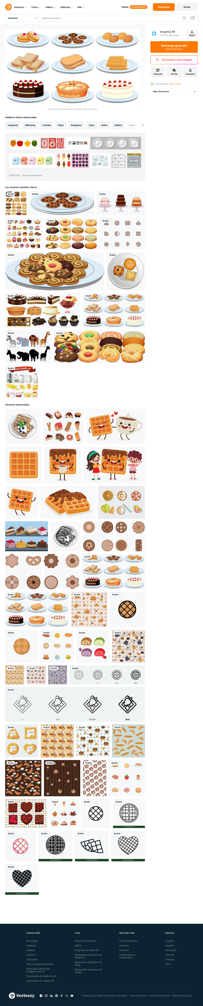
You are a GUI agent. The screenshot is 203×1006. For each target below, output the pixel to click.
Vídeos (49, 7)
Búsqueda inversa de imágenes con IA (37, 970)
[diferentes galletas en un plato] (54, 271)
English (169, 940)
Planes (125, 6)
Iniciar (187, 6)
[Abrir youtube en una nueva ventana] (72, 995)
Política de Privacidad (159, 995)
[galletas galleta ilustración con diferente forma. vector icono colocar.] (98, 536)
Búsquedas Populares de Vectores (88, 956)
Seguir (192, 35)
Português (171, 950)
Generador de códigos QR (40, 980)
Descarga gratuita (174, 47)
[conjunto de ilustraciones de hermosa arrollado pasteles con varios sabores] (92, 646)
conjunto (13, 125)
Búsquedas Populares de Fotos (88, 963)
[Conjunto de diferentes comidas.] (114, 310)
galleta (118, 125)
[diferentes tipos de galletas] (99, 346)
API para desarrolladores (39, 964)
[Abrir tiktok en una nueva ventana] (61, 995)
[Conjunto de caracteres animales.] (28, 346)
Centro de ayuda (128, 940)
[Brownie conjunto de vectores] (26, 813)
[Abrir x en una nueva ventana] (66, 995)
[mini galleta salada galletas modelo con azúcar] (94, 778)
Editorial (65, 7)
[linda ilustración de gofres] (21, 740)
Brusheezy (32, 940)
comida (46, 125)
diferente (30, 125)
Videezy (30, 950)
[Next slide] (140, 125)
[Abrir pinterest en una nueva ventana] (56, 995)
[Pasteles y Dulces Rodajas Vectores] (26, 536)
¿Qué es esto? (175, 84)
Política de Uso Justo (182, 995)
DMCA (78, 945)
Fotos (34, 7)
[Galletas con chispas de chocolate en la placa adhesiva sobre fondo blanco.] (62, 203)
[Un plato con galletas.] (126, 271)
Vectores (19, 7)
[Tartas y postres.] (23, 233)
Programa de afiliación (87, 950)
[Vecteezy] (8, 7)
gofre (104, 125)
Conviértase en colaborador (127, 956)
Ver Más (134, 160)
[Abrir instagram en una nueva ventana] (46, 995)
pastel (132, 125)
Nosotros (124, 950)
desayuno (76, 125)
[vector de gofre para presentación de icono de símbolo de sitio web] (127, 609)
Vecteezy (31, 945)
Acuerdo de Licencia (85, 940)
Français (169, 959)
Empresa (31, 954)
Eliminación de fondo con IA (41, 976)
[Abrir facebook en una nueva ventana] (41, 995)
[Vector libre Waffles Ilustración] (122, 233)
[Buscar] (184, 18)
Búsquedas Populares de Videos (88, 971)
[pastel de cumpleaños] (121, 203)
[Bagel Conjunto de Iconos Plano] (121, 502)
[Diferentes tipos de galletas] (16, 203)
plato (61, 125)
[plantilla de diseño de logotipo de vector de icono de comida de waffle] (129, 813)
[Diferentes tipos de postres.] (42, 310)
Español (169, 945)
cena (91, 125)
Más (80, 7)
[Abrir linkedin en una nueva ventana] (51, 995)
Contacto (124, 945)
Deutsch (169, 954)
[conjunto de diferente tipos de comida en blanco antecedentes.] (57, 646)
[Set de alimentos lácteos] (22, 381)
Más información (161, 91)
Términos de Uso (138, 995)
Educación (32, 959)
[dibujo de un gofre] (115, 426)
